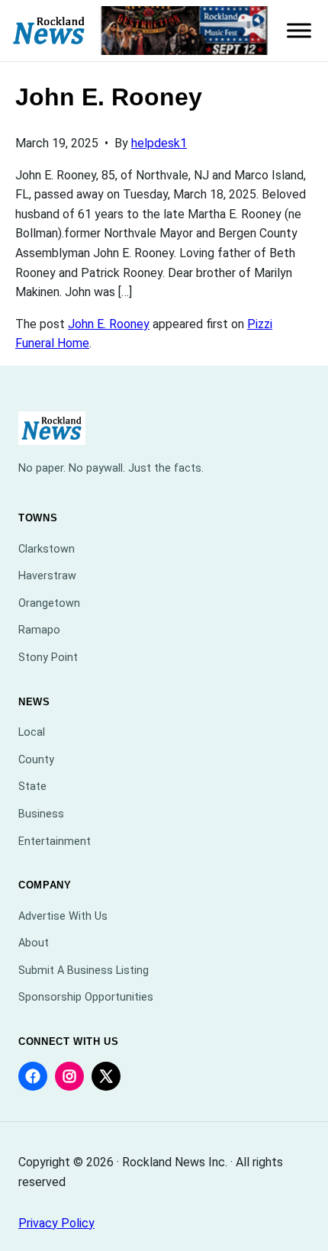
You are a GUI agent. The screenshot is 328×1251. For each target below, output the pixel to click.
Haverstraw (47, 575)
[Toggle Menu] (299, 30)
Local (31, 732)
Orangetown (49, 603)
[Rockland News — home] (49, 31)
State (32, 786)
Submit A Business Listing (83, 970)
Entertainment (54, 841)
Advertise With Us (63, 916)
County (36, 759)
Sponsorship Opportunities (85, 997)
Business (41, 814)
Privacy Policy (56, 1223)
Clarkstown (46, 549)
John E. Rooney (109, 324)
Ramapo (39, 630)
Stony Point (48, 657)
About (33, 943)
